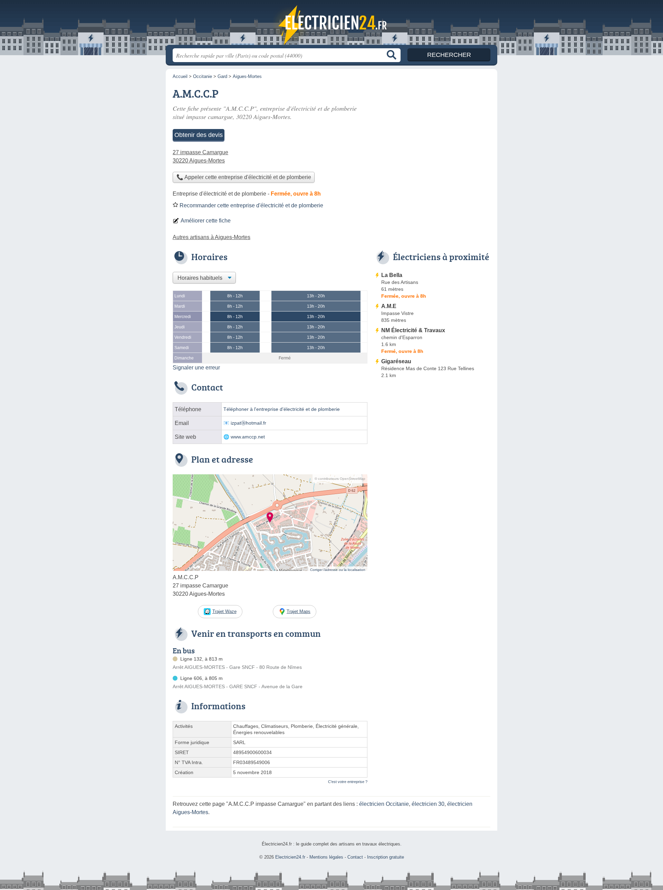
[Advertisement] (432, 438)
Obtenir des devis (198, 134)
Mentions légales (326, 857)
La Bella (391, 275)
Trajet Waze (224, 611)
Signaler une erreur (196, 367)
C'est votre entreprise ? (347, 782)
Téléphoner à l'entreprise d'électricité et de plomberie (281, 409)
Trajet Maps (298, 611)
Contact (355, 857)
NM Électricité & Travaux (413, 330)
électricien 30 (428, 804)
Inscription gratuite (385, 857)
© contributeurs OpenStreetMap (340, 479)
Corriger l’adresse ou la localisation (337, 570)
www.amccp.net (248, 436)
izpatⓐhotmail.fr (248, 423)
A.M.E (388, 306)
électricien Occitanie (384, 804)
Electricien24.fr (331, 24)
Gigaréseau (396, 361)
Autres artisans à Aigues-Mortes (211, 237)
